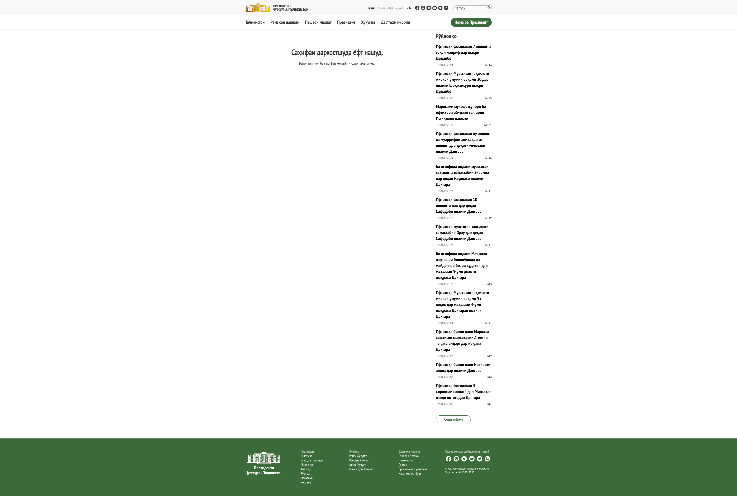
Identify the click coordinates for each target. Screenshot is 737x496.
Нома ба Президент (471, 22)
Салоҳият (306, 456)
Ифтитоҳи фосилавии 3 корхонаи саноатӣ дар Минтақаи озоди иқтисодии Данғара (464, 391)
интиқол (313, 63)
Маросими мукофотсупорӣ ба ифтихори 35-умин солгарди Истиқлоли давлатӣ (461, 112)
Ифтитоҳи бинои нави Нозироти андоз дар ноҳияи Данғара (463, 367)
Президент (346, 22)
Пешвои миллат (318, 22)
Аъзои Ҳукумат (358, 464)
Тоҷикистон (255, 22)
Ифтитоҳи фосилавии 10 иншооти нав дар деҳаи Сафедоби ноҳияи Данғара (459, 205)
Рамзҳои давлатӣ (284, 22)
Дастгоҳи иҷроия (395, 22)
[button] (278, 7)
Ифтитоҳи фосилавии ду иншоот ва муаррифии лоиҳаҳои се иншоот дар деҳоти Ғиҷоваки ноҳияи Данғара (463, 142)
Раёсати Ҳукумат (359, 460)
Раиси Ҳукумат (358, 456)
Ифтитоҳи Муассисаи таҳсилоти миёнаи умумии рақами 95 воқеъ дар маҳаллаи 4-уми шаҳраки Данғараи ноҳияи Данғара (462, 304)
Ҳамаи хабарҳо (453, 419)
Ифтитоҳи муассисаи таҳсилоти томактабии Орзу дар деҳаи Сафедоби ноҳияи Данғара (462, 232)
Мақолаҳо (307, 478)
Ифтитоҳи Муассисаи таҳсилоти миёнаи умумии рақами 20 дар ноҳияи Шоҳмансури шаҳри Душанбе (462, 82)
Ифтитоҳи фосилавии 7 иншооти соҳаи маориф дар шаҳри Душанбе (463, 52)
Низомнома (406, 460)
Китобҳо (306, 469)
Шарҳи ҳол (307, 464)
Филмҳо (305, 473)
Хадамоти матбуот (410, 473)
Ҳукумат (368, 22)
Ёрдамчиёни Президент (413, 469)
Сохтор (403, 464)
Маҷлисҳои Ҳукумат (361, 469)
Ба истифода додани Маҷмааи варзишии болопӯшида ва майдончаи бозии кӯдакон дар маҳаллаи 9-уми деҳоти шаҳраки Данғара (462, 265)
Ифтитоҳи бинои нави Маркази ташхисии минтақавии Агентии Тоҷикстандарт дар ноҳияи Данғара (462, 340)
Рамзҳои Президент (313, 460)
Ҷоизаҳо (306, 482)
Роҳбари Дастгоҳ (409, 456)
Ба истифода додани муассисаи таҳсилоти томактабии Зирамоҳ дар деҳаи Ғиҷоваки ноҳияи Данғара (462, 175)
